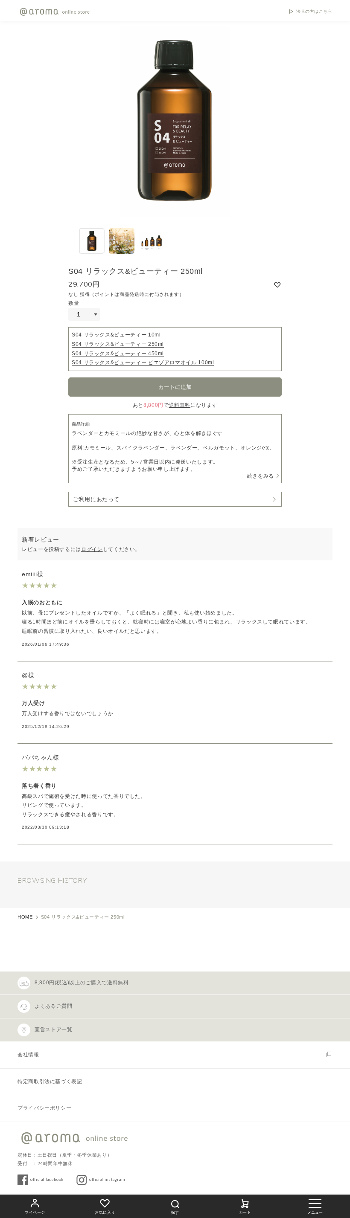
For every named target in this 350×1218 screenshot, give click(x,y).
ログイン (92, 549)
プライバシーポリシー (44, 1108)
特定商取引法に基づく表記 (50, 1082)
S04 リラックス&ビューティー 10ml (116, 335)
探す (175, 1212)
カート (245, 1212)
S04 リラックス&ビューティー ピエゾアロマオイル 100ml (143, 362)
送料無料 (180, 405)
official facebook (47, 1179)
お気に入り (105, 1212)
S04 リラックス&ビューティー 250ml (118, 344)
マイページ (35, 1212)
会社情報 (28, 1055)
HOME (25, 916)
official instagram (107, 1179)
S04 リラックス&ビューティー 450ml (118, 354)
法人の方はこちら (314, 11)
